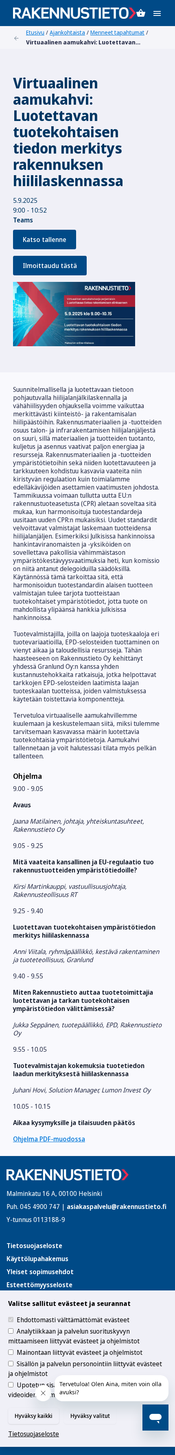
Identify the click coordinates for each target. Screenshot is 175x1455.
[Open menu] (157, 13)
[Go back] (16, 37)
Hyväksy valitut (90, 1416)
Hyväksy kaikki (33, 1416)
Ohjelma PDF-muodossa (49, 1138)
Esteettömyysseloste (39, 1284)
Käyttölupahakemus (37, 1258)
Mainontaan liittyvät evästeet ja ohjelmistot (79, 1352)
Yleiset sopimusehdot (40, 1271)
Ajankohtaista (67, 32)
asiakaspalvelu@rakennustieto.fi (116, 1206)
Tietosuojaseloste (34, 1245)
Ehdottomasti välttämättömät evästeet (73, 1319)
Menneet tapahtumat (117, 32)
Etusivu (35, 32)
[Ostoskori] (141, 13)
